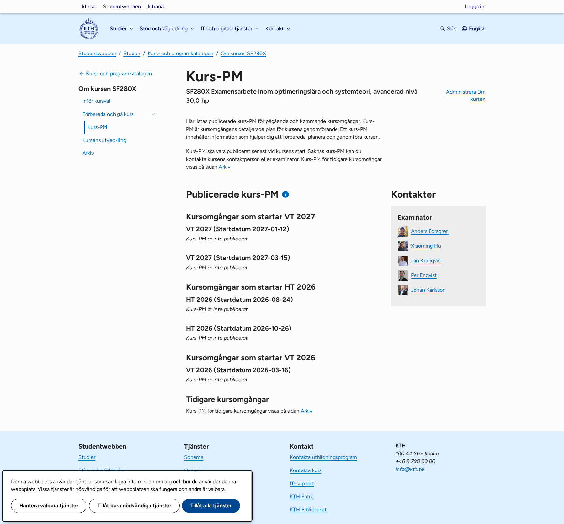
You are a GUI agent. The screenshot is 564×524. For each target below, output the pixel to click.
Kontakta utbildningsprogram (323, 457)
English (477, 28)
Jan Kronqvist (426, 260)
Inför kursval (96, 101)
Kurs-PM (97, 127)
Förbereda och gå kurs (107, 114)
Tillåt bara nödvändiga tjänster (134, 505)
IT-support (302, 483)
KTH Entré (302, 496)
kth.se (89, 6)
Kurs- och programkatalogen (180, 53)
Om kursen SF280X (243, 53)
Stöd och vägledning (102, 470)
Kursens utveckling (104, 140)
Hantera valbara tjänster (48, 505)
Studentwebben (122, 6)
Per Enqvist (424, 275)
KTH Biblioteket (308, 509)
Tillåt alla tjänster (211, 505)
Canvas (192, 470)
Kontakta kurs (305, 470)
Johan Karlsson (428, 290)
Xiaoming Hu (426, 246)
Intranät (156, 6)
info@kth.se (410, 469)
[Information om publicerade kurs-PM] (285, 194)
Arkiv (88, 153)
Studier (131, 53)
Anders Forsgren (430, 231)
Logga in (474, 6)
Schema (193, 457)
